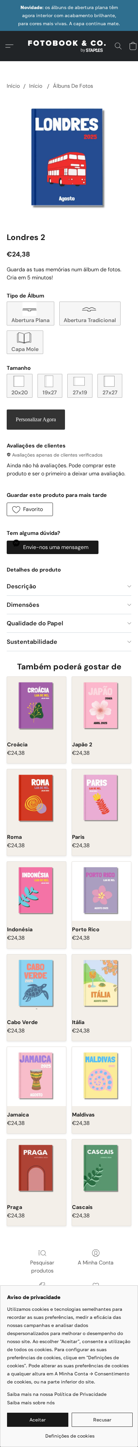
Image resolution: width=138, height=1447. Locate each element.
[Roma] (36, 798)
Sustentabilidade (32, 642)
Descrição (21, 586)
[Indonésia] (36, 891)
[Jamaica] (36, 1076)
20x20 (19, 392)
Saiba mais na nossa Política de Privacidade (57, 1394)
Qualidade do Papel (35, 623)
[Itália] (101, 984)
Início (13, 85)
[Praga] (36, 1169)
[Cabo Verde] (36, 984)
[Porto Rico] (101, 891)
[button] (69, 46)
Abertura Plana (30, 320)
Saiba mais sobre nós (31, 1402)
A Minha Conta (96, 1262)
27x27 (110, 392)
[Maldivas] (101, 1076)
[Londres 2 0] (69, 159)
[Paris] (101, 798)
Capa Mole (25, 349)
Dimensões (23, 605)
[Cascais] (101, 1169)
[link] (70, 1433)
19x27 (50, 392)
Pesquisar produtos (42, 1266)
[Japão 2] (101, 706)
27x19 (80, 392)
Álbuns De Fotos (73, 85)
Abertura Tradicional (90, 320)
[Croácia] (36, 706)
